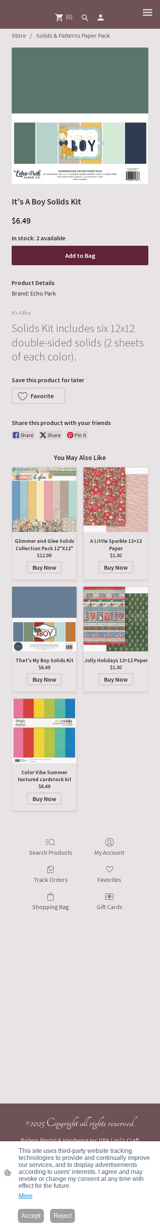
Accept (30, 1215)
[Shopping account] (100, 17)
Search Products (50, 852)
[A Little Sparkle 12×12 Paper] (115, 499)
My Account (109, 852)
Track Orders (51, 879)
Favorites (109, 879)
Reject (62, 1215)
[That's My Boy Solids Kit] (44, 619)
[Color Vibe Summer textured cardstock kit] (44, 731)
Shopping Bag (50, 907)
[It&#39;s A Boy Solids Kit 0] (80, 115)
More (26, 1196)
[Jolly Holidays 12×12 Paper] (115, 619)
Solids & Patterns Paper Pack (73, 35)
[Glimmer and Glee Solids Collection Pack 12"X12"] (44, 499)
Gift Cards (109, 907)
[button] (85, 18)
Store (19, 35)
